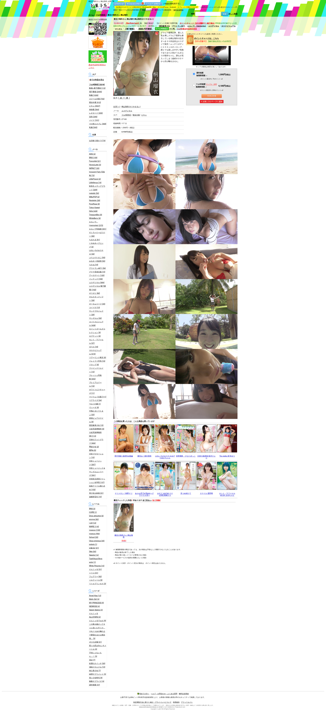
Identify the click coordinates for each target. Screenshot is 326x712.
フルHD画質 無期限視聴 (206, 85)
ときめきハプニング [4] (96, 245)
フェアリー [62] (95, 576)
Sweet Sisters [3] (96, 609)
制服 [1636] (93, 95)
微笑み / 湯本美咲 (144, 456)
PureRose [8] (94, 204)
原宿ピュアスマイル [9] (96, 420)
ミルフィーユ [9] (95, 580)
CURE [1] (93, 512)
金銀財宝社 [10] (95, 496)
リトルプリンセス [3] (97, 583)
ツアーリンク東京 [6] (97, 357)
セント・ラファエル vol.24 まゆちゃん (227, 494)
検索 (193, 13)
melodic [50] (94, 193)
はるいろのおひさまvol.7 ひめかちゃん (165, 457)
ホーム (91, 15)
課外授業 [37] (94, 684)
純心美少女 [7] (95, 670)
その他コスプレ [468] (97, 123)
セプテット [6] (95, 336)
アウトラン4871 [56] (97, 268)
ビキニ (144, 115)
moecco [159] (94, 530)
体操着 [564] (94, 109)
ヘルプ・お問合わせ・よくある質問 (164, 693)
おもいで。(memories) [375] (96, 223)
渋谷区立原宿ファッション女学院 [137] (97, 480)
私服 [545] (93, 127)
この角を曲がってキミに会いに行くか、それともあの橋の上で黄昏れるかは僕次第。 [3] (97, 631)
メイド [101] (94, 120)
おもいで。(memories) (196, 26)
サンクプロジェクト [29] (96, 313)
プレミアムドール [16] (95, 384)
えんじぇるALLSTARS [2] (95, 615)
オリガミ (118, 28)
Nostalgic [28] (94, 200)
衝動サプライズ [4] (96, 681)
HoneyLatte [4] (95, 164)
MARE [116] (94, 526)
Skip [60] (92, 551)
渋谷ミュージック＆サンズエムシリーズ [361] (97, 471)
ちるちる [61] (94, 239)
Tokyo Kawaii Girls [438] (94, 209)
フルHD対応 (101, 15)
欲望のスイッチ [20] (97, 663)
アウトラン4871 (178, 26)
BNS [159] (93, 157)
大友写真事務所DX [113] (95, 434)
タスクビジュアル (228, 26)
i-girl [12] (92, 523)
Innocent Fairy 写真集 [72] (97, 173)
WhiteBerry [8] (95, 218)
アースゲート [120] (96, 275)
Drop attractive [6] (96, 515)
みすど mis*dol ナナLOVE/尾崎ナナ (165, 494)
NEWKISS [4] (94, 606)
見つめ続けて (185, 493)
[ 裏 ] (127, 97)
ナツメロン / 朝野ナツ (123, 493)
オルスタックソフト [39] (96, 298)
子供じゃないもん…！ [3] (95, 654)
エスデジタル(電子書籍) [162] (97, 288)
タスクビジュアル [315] (95, 352)
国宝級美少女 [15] (96, 425)
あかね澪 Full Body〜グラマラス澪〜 (144, 494)
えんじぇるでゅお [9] (97, 620)
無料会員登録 (178, 10)
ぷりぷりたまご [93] (97, 257)
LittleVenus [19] (95, 182)
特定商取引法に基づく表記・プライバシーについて (152, 702)
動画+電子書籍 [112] (97, 88)
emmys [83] (94, 519)
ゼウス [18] (93, 346)
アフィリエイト (187, 702)
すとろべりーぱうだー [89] (97, 234)
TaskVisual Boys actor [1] (95, 560)
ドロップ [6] (94, 364)
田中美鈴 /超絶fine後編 (124, 456)
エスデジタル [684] (96, 282)
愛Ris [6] (92, 450)
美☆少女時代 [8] (95, 677)
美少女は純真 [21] (96, 493)
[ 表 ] (121, 97)
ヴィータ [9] (94, 407)
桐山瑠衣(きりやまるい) (131, 106)
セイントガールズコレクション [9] (97, 331)
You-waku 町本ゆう (227, 456)
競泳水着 (136, 115)
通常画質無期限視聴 (201, 74)
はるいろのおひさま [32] (96, 252)
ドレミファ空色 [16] (97, 361)
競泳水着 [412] (95, 102)
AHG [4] (92, 154)
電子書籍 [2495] (95, 91)
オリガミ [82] (94, 293)
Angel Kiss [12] (95, 595)
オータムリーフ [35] (97, 304)
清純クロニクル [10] (97, 667)
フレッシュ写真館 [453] (95, 377)
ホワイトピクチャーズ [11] (97, 391)
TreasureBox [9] (95, 214)
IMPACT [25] (94, 168)
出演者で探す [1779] (97, 140)
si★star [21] (94, 548)
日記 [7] (92, 659)
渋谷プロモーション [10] (96, 455)
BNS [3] (92, 508)
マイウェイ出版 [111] (97, 396)
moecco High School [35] (94, 535)
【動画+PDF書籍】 (145, 28)
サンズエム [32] (95, 318)
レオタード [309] (96, 113)
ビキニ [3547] (94, 106)
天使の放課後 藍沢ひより (206, 457)
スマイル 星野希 (206, 493)
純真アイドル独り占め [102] (97, 488)
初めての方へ (148, 10)
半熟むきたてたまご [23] (96, 413)
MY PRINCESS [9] (96, 602)
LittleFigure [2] (95, 179)
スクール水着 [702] (96, 98)
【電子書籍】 (130, 28)
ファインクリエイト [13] (96, 370)
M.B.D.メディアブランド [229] (97, 188)
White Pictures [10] (96, 565)
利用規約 (176, 702)
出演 (116, 106)
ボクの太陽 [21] (95, 642)
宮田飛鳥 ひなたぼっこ (186, 456)
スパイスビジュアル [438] (96, 323)
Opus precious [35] (96, 540)
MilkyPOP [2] (94, 196)
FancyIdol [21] (95, 161)
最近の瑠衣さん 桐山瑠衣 (123, 536)
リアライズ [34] (95, 400)
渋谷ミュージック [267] (95, 463)
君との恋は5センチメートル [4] (97, 647)
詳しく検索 (233, 13)
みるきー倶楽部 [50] (97, 261)
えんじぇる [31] (95, 569)
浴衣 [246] (93, 116)
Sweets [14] (94, 555)
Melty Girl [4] (94, 599)
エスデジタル (213, 26)
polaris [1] (93, 544)
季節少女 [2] (94, 446)
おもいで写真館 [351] (97, 229)
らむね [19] (93, 264)
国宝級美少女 (164, 26)
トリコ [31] (93, 573)
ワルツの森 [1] (95, 403)
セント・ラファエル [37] (96, 341)
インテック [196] (96, 279)
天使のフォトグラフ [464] (96, 441)
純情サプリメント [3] (97, 674)
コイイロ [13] (94, 307)
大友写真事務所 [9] (96, 428)
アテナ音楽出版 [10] (97, 271)
